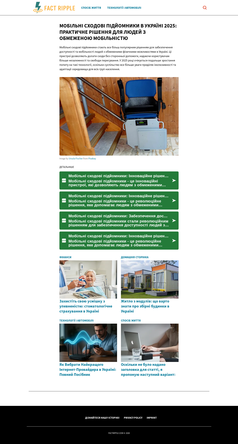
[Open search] (205, 7)
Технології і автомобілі (124, 8)
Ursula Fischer (76, 158)
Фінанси (65, 257)
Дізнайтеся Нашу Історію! (102, 417)
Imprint (152, 417)
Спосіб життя (91, 8)
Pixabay (92, 158)
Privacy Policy (133, 417)
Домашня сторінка (134, 257)
